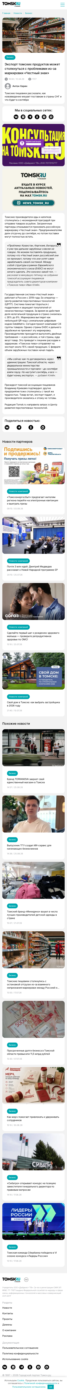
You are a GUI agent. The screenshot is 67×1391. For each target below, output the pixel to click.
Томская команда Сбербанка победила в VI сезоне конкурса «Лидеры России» (32, 1254)
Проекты (7, 1319)
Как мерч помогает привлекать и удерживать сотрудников (33, 1118)
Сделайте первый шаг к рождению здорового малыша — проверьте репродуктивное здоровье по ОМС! (33, 636)
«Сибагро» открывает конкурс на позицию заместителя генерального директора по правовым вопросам (31, 1186)
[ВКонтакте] (16, 117)
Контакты (7, 1313)
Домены (7, 1324)
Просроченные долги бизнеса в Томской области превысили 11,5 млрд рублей (30, 1052)
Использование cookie (15, 1359)
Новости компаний (18, 491)
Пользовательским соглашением (28, 1387)
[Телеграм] (30, 117)
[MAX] (51, 117)
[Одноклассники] (37, 117)
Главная (6, 13)
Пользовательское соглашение (20, 1347)
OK (50, 1387)
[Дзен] (44, 117)
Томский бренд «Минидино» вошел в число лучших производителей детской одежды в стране (32, 915)
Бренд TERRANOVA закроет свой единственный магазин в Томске (26, 781)
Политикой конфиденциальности (40, 1383)
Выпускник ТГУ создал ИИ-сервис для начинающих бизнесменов (29, 847)
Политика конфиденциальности (20, 1353)
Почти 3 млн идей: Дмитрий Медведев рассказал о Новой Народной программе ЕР (32, 568)
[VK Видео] (23, 117)
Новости (18, 13)
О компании (9, 1330)
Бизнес (28, 13)
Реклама (7, 1335)
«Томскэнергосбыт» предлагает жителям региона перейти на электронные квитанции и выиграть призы (32, 500)
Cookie (20, 1380)
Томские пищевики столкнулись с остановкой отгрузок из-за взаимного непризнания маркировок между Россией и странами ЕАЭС (32, 984)
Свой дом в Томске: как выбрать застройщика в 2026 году (33, 704)
